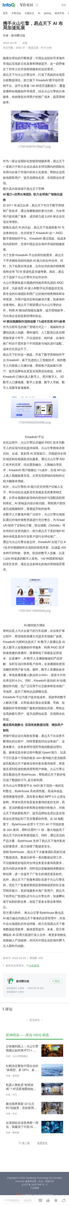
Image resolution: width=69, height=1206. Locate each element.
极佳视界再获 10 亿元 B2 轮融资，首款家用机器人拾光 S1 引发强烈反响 (22, 1106)
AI (39, 13)
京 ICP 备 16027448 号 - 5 (34, 1184)
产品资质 (34, 1188)
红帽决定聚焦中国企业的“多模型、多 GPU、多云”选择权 (22, 1068)
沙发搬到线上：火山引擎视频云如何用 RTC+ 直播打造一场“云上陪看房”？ (22, 1049)
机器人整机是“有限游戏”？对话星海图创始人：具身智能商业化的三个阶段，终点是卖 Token (22, 1087)
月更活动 (16, 13)
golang (47, 13)
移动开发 (59, 13)
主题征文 (29, 13)
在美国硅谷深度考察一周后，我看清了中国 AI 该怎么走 (22, 1125)
